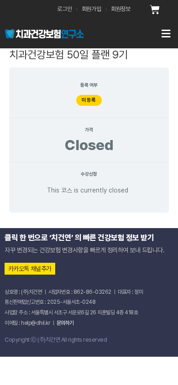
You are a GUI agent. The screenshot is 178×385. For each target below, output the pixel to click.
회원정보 (121, 8)
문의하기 (65, 323)
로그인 (64, 8)
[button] (131, 33)
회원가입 (91, 8)
